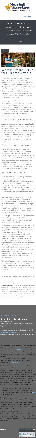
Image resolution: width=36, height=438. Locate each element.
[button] (27, 16)
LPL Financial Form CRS (8, 316)
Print (5, 51)
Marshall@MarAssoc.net (8, 332)
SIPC (20, 350)
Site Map (3, 429)
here (34, 392)
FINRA (16, 350)
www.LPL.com (17, 362)
